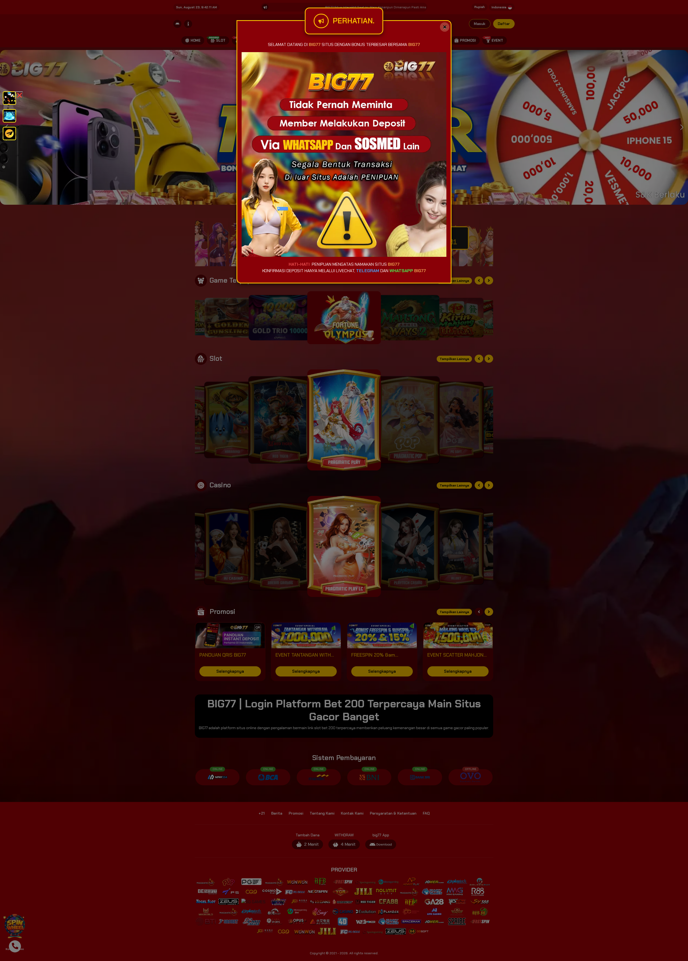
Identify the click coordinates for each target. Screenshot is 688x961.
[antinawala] (9, 97)
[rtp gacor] (9, 115)
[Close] (444, 27)
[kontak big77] (9, 133)
